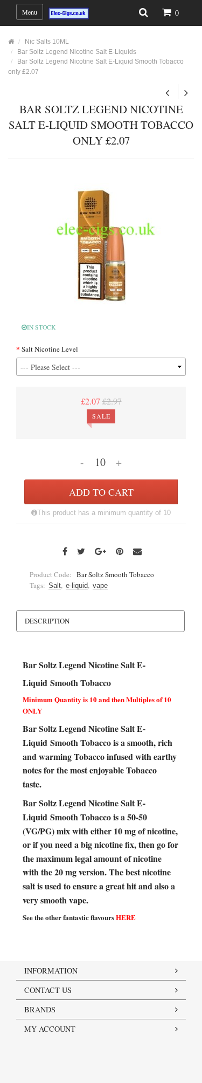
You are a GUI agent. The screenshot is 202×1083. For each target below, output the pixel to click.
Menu (29, 12)
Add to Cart (101, 491)
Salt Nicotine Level (50, 349)
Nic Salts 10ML (47, 41)
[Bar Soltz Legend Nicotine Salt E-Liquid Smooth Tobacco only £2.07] (101, 244)
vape (100, 585)
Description (47, 621)
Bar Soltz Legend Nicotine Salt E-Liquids (76, 51)
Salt (54, 585)
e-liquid (77, 585)
